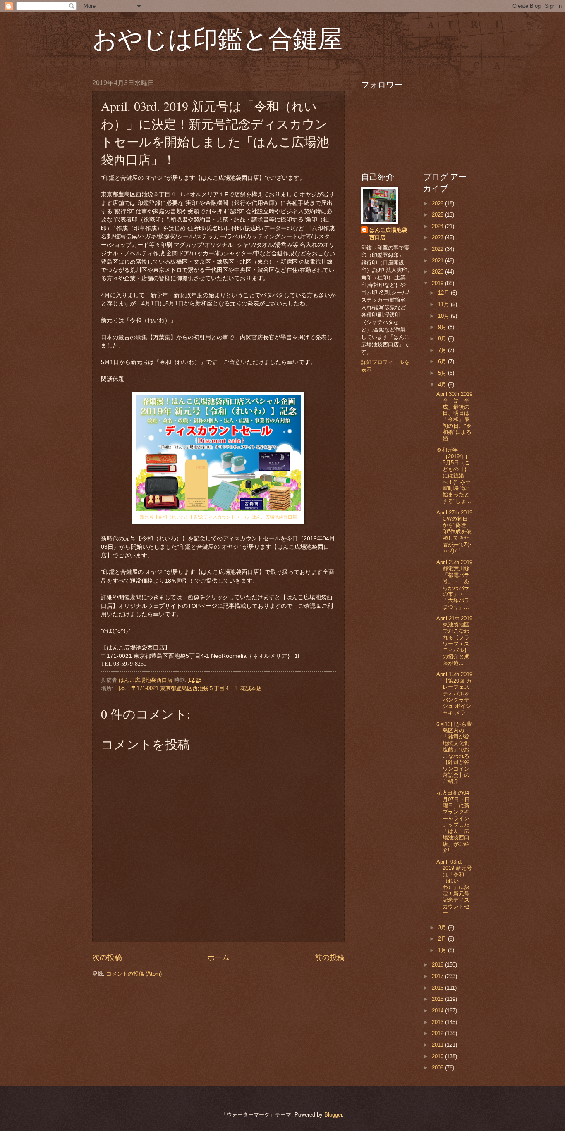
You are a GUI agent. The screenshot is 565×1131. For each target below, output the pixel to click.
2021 (438, 260)
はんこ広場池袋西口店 (388, 233)
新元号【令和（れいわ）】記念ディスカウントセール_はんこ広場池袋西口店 (218, 516)
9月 (443, 327)
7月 (443, 350)
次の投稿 (107, 957)
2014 (438, 1010)
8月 (443, 339)
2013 (438, 1022)
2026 (438, 203)
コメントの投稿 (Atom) (134, 974)
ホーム (218, 957)
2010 (438, 1056)
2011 (438, 1045)
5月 (443, 373)
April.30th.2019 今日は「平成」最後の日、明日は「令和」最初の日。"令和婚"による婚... (454, 416)
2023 (438, 237)
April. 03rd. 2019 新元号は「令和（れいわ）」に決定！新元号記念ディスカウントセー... (454, 887)
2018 (438, 965)
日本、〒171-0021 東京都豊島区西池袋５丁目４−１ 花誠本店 (188, 688)
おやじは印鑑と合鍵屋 (217, 38)
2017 (438, 976)
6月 (443, 361)
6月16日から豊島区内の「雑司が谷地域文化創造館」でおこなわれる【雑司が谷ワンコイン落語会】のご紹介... (454, 753)
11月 (444, 304)
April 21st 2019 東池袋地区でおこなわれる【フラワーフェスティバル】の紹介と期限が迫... (454, 640)
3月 (443, 927)
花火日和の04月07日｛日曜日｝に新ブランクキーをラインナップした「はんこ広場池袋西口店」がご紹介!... (453, 821)
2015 (438, 999)
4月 (443, 384)
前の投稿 (330, 957)
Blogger (333, 1115)
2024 (438, 226)
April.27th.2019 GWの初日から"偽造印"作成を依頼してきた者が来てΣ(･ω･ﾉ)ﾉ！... (454, 532)
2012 (438, 1033)
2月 (443, 939)
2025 (438, 215)
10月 (444, 316)
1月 (443, 950)
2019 (438, 283)
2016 (438, 988)
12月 (444, 293)
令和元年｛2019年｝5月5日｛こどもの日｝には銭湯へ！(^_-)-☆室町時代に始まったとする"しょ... (453, 475)
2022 (438, 249)
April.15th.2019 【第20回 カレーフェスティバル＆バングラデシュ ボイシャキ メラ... (454, 693)
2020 (438, 272)
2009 (438, 1067)
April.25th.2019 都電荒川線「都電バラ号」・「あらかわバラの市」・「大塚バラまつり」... (454, 584)
